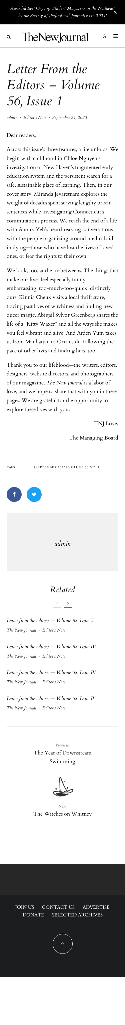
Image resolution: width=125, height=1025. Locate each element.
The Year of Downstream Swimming (63, 753)
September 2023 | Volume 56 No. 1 (68, 467)
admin (12, 118)
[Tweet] (34, 494)
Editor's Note (34, 118)
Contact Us (58, 907)
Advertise (96, 907)
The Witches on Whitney (62, 811)
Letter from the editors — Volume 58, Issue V (50, 621)
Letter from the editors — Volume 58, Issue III (51, 672)
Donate (33, 915)
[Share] (14, 494)
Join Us (24, 907)
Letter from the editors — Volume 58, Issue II (50, 698)
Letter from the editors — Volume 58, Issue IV (51, 647)
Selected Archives (77, 915)
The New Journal (21, 630)
